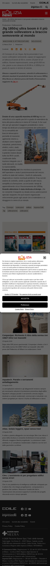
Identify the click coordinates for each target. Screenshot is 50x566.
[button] (44, 257)
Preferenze (25, 305)
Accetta (25, 299)
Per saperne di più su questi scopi (30, 294)
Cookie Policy (19, 309)
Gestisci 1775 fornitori (11, 294)
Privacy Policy (29, 309)
